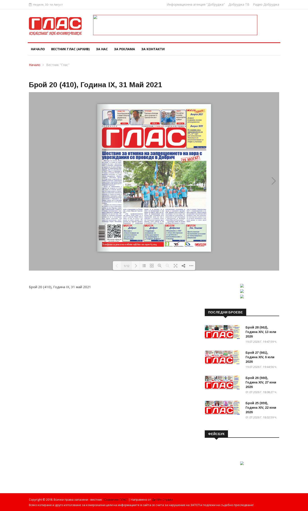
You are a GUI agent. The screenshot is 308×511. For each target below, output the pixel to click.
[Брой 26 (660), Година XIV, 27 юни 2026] (223, 383)
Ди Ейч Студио (162, 499)
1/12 (126, 266)
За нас (102, 49)
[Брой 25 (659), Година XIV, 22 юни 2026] (223, 408)
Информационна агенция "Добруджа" (196, 4)
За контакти (153, 49)
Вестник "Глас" (57, 65)
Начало (38, 49)
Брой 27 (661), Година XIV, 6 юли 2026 (260, 357)
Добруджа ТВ (238, 4)
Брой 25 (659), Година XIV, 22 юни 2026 (261, 407)
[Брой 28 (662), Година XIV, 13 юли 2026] (223, 332)
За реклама (124, 49)
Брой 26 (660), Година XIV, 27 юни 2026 (261, 382)
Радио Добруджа (266, 4)
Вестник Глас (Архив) (70, 49)
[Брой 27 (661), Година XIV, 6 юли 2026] (223, 358)
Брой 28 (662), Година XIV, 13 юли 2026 (261, 332)
